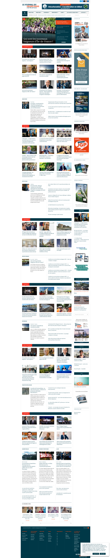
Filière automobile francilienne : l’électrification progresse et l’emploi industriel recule (46, 493)
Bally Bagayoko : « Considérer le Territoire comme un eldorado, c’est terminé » (46, 157)
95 (57, 539)
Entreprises (46, 12)
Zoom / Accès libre (27, 345)
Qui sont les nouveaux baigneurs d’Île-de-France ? (63, 22)
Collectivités (32, 534)
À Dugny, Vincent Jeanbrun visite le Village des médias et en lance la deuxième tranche (29, 233)
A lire (57, 461)
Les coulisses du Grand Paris (80, 386)
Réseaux (49, 535)
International (33, 537)
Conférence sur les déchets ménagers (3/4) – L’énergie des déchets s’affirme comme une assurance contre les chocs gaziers (60, 272)
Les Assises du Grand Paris (72, 12)
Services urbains (25, 256)
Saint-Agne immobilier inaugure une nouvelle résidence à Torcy (45, 250)
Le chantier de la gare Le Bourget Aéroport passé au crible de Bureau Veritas (45, 315)
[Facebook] (88, 1)
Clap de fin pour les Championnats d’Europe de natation (62, 32)
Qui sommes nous (77, 534)
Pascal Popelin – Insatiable (79, 368)
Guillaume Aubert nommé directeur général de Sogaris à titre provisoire (29, 443)
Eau (24, 19)
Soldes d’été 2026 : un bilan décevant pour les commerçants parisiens (63, 76)
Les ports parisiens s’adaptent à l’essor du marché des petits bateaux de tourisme (29, 315)
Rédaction (76, 413)
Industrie (60, 461)
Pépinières (32, 539)
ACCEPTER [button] (96, 553)
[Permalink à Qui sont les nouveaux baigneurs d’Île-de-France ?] (25, 262)
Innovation (23, 533)
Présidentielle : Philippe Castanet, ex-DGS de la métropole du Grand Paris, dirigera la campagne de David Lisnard (37, 188)
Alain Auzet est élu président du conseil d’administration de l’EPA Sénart (64, 443)
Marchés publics (24, 461)
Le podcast (83, 12)
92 (57, 544)
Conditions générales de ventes (76, 549)
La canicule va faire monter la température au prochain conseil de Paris (46, 140)
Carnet (62, 12)
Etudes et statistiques (42, 461)
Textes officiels (67, 537)
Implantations (24, 539)
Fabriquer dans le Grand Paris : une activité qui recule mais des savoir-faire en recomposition (63, 465)
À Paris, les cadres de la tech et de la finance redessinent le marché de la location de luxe (29, 250)
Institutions (24, 181)
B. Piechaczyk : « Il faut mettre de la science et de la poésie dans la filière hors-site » (27, 516)
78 (57, 541)
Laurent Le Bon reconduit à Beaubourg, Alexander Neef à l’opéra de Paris (29, 428)
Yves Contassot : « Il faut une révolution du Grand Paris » (53, 516)
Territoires (38, 12)
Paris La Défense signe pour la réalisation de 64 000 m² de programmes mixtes (64, 233)
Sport (33, 259)
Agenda (49, 533)
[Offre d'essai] (81, 68)
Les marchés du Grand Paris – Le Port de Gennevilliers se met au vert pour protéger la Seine (29, 497)
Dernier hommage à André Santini (55, 214)
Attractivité (32, 324)
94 (57, 538)
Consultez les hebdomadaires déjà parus (76, 542)
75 (57, 533)
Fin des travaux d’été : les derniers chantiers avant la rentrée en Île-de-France (52, 15)
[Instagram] (86, 1)
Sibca (75, 293)
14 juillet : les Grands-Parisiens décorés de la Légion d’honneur (46, 428)
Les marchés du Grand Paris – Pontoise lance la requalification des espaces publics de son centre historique (29, 466)
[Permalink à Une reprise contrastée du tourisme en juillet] (25, 327)
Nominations (25, 413)
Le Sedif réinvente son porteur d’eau (56, 204)
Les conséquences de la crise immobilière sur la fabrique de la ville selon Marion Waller (66, 516)
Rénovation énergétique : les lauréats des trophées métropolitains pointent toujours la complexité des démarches (59, 210)
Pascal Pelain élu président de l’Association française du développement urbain (46, 443)
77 (57, 535)
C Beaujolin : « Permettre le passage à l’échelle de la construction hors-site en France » (40, 516)
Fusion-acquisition (25, 538)
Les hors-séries (76, 545)
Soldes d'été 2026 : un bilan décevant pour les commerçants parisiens (62, 38)
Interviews (49, 538)
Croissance (24, 536)
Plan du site (85, 527)
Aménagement (26, 219)
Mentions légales (76, 546)
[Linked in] (80, 1)
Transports (25, 284)
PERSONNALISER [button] (87, 553)
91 (57, 543)
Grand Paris (31, 12)
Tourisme (36, 259)
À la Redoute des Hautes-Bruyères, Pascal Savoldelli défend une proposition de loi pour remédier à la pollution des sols (59, 190)
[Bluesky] (82, 1)
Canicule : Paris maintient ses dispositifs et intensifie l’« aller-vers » (46, 174)
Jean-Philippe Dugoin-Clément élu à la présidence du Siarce (64, 428)
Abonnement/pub (77, 412)
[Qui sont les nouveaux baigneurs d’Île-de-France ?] (38, 30)
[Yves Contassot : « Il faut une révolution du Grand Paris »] (53, 509)
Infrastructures (41, 539)
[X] (84, 1)
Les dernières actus (27, 46)
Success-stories (24, 535)
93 (57, 536)
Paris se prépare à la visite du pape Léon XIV (63, 27)
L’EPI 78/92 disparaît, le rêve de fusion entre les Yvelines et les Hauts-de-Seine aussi (64, 140)
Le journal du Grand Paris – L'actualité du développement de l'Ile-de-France (30, 6)
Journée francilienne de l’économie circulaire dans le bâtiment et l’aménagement (80, 309)
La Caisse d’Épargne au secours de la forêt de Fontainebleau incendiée (45, 376)
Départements (55, 12)
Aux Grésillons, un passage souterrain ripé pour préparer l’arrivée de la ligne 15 (46, 298)
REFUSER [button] (103, 553)
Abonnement (76, 536)
